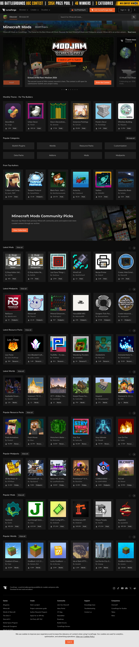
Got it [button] (69, 642)
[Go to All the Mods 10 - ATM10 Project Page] (13, 473)
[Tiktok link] (118, 588)
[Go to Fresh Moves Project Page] (36, 432)
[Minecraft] (5, 17)
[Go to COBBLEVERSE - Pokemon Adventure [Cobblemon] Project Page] (103, 473)
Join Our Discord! (63, 605)
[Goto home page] (9, 10)
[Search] (134, 17)
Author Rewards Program (38, 612)
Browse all (131, 138)
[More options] (134, 10)
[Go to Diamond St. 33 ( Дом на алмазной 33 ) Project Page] (126, 390)
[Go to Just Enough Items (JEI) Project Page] (36, 514)
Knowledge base (89, 605)
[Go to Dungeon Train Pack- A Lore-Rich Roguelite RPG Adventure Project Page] (103, 308)
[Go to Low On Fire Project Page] (126, 432)
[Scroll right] (134, 248)
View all (20, 247)
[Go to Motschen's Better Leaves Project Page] (58, 432)
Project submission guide (38, 608)
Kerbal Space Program (10, 623)
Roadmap (60, 619)
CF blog (59, 612)
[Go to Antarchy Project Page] (81, 185)
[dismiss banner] (135, 3)
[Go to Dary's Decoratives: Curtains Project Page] (58, 116)
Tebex (113, 612)
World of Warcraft (9, 612)
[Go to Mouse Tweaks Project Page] (103, 514)
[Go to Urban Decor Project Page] (36, 116)
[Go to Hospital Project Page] (103, 390)
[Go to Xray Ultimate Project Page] (103, 432)
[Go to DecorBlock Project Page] (13, 116)
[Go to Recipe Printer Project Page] (103, 267)
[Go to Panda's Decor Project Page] (103, 116)
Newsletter (61, 615)
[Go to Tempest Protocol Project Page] (36, 185)
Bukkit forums (62, 623)
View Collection (97, 82)
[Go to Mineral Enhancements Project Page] (58, 308)
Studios (44, 10)
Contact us (88, 612)
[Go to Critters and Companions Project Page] (13, 185)
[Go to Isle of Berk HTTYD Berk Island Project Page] (81, 555)
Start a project (35, 605)
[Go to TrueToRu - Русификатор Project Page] (58, 349)
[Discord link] (126, 588)
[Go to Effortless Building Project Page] (126, 116)
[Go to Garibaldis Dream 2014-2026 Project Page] (13, 390)
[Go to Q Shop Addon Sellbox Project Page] (13, 267)
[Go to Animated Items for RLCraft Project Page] (126, 349)
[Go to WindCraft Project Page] (81, 267)
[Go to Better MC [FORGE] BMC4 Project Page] (58, 473)
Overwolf (114, 605)
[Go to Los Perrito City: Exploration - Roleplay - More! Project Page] (103, 555)
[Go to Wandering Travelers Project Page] (81, 349)
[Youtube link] (122, 588)
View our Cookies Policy (85, 636)
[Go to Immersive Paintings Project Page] (81, 116)
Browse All (24, 17)
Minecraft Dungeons (10, 626)
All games (6, 605)
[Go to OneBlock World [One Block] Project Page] (126, 555)
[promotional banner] (69, 3)
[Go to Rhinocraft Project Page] (36, 308)
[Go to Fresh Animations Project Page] (13, 432)
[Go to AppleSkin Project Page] (126, 514)
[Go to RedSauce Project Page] (13, 308)
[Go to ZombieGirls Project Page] (103, 349)
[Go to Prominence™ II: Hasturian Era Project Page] (81, 473)
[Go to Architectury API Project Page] (81, 514)
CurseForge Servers (63, 626)
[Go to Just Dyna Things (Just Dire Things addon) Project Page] (58, 267)
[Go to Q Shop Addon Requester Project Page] (36, 267)
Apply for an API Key (37, 615)
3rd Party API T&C (36, 619)
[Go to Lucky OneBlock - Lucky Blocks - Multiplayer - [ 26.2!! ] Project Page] (58, 555)
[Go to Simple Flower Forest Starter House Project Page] (81, 390)
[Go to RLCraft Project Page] (126, 473)
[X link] (130, 588)
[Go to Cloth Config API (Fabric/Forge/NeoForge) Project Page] (58, 514)
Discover (13, 17)
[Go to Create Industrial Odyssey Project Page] (126, 308)
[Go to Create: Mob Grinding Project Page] (126, 267)
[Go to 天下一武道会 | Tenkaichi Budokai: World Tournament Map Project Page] (58, 390)
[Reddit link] (134, 588)
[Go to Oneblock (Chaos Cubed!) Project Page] (13, 555)
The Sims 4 (6, 615)
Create (33, 10)
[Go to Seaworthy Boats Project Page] (126, 185)
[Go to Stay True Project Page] (81, 432)
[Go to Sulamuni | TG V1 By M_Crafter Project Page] (36, 390)
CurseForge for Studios (119, 608)
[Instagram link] (114, 588)
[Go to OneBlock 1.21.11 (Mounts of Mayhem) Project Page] (36, 555)
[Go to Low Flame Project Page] (13, 349)
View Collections (19, 230)
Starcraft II (6, 619)
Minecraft (6, 608)
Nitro (113, 615)
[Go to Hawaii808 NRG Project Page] (81, 308)
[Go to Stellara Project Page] (103, 185)
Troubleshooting (89, 608)
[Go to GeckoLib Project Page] (13, 514)
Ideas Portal (61, 608)
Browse (22, 10)
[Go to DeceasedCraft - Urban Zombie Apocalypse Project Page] (36, 473)
